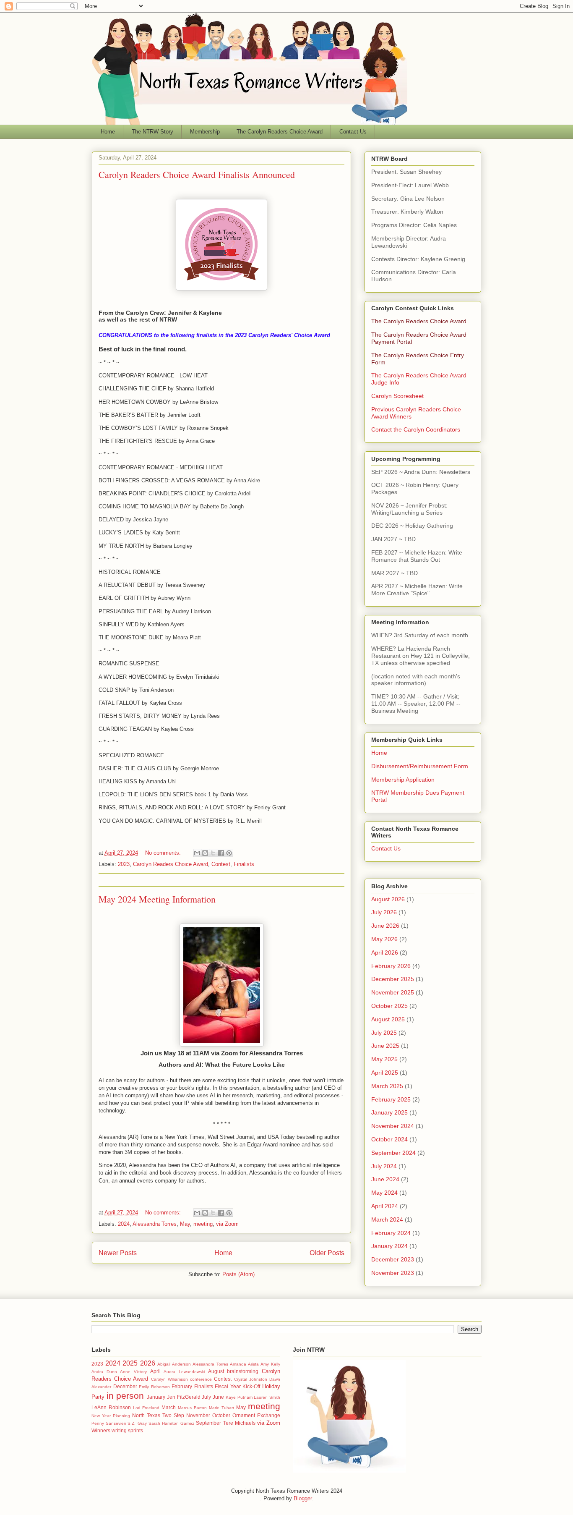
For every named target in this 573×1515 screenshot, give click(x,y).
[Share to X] (213, 853)
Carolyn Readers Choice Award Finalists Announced (197, 174)
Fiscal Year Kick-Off (237, 1386)
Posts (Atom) (238, 1274)
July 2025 (384, 1032)
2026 (147, 1363)
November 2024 (392, 1126)
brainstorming (242, 1371)
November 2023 (392, 1272)
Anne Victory (133, 1371)
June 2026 (385, 925)
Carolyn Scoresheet (397, 395)
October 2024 (389, 1139)
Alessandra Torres (155, 1224)
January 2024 (389, 1246)
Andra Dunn (104, 1371)
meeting (203, 1224)
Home (108, 131)
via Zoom (227, 1224)
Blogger (303, 1498)
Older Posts (327, 1252)
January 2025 (389, 1112)
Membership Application (403, 779)
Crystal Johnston (250, 1379)
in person (125, 1395)
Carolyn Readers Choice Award (170, 864)
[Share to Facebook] (221, 853)
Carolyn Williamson (169, 1379)
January (156, 1397)
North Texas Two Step (158, 1415)
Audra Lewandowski (184, 1371)
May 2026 (384, 939)
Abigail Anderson (174, 1364)
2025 (130, 1363)
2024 (124, 1224)
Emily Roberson (154, 1386)
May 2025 (384, 1059)
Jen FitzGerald (184, 1397)
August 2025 (388, 1019)
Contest (220, 864)
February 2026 (391, 966)
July (206, 1397)
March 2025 (387, 1086)
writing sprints (127, 1430)
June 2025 (385, 1045)
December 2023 (392, 1259)
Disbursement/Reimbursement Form (419, 766)
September (208, 1423)
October (221, 1415)
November (198, 1415)
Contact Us (353, 131)
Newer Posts (118, 1252)
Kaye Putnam (239, 1397)
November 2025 (392, 992)
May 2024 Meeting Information (157, 899)
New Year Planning (110, 1415)
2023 (124, 864)
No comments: (163, 853)
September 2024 (393, 1152)
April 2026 (384, 952)
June (218, 1397)
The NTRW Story (152, 131)
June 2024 (385, 1179)
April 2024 (384, 1206)
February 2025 (391, 1099)
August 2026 (388, 899)
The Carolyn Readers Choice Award (280, 131)
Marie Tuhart (221, 1407)
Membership (205, 131)
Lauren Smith (267, 1397)
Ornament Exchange (256, 1415)
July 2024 (384, 1166)
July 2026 (384, 912)
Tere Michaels (239, 1423)
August (216, 1371)
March (168, 1407)
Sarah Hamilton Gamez (171, 1423)
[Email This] (197, 853)
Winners (100, 1430)
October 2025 (389, 1005)
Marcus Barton (192, 1407)
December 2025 (392, 979)
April (155, 1371)
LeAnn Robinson (111, 1407)
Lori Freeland (146, 1407)
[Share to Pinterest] (229, 853)
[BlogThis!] (205, 853)
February (182, 1386)
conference (201, 1379)
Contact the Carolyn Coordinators (415, 429)
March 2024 (387, 1219)
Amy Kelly (270, 1364)
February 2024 (391, 1233)
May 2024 (384, 1192)
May (185, 1224)
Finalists (244, 864)
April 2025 (384, 1072)
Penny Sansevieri (108, 1423)
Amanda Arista (244, 1364)
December (125, 1386)
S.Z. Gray (137, 1423)
